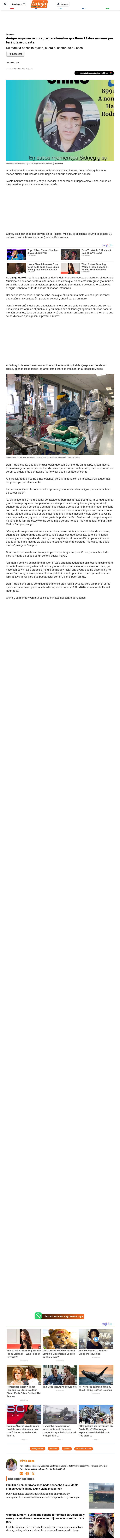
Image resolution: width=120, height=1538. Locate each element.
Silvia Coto (14, 63)
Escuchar (17, 54)
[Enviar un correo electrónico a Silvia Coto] (21, 1473)
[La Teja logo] (39, 4)
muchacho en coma (83, 1449)
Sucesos (10, 34)
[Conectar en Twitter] (33, 1473)
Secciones (17, 4)
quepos (67, 1449)
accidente (53, 1449)
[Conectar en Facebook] (27, 1473)
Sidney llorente (37, 1449)
